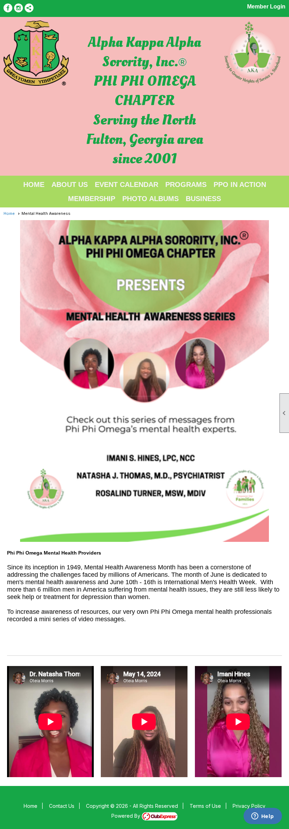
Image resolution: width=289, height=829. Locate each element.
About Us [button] (69, 184)
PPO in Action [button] (240, 184)
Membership (91, 198)
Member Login (266, 7)
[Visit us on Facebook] (8, 8)
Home (33, 184)
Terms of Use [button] (205, 806)
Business (203, 198)
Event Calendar (126, 184)
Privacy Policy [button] (249, 806)
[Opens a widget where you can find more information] (262, 816)
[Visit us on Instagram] (18, 8)
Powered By (126, 816)
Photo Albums (150, 198)
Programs (186, 184)
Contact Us (61, 806)
